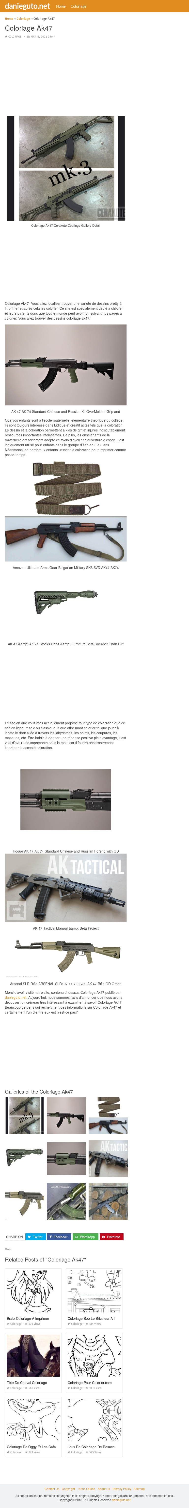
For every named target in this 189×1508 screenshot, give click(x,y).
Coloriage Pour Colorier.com (90, 1382)
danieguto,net (15, 997)
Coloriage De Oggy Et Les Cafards (34, 1446)
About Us (104, 1489)
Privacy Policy (121, 1489)
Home (61, 6)
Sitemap (139, 1489)
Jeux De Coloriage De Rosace (91, 1446)
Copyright (68, 1489)
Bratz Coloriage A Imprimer (28, 1318)
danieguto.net (27, 5)
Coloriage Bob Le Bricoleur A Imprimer (98, 1318)
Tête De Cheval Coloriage (27, 1382)
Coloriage (78, 6)
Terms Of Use (86, 1489)
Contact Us (52, 1489)
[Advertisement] (66, 77)
